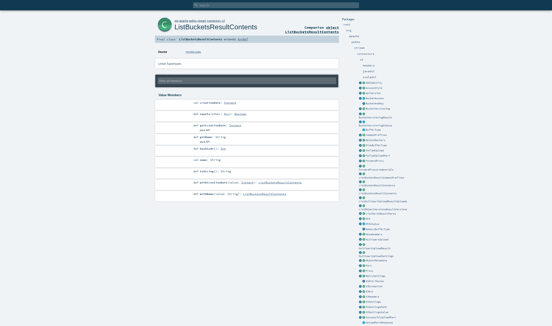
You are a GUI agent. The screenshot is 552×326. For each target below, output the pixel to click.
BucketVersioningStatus (375, 125)
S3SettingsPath (376, 307)
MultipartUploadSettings (376, 256)
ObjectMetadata (376, 260)
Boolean (240, 114)
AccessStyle (374, 87)
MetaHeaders (374, 234)
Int (223, 148)
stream (202, 20)
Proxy (369, 270)
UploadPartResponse (379, 322)
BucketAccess (375, 98)
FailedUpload (375, 150)
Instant (230, 102)
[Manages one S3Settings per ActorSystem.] (363, 291)
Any (226, 114)
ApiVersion (373, 93)
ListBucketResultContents (377, 185)
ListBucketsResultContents (378, 193)
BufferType (373, 129)
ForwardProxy (375, 160)
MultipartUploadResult (374, 248)
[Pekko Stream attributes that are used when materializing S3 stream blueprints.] (363, 281)
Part (369, 265)
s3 (223, 20)
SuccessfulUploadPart (381, 317)
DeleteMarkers (375, 140)
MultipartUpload (377, 239)
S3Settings (373, 301)
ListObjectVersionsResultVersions (383, 209)
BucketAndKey (375, 103)
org (176, 20)
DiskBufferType (376, 145)
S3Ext (369, 291)
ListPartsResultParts (381, 213)
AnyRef (243, 39)
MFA (368, 218)
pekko (193, 20)
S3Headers (372, 296)
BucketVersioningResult (375, 117)
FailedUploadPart (378, 155)
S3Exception (374, 286)
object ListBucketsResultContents (312, 29)
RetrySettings (375, 275)
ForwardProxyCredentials (376, 169)
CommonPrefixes (376, 134)
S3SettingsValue (377, 312)
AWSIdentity (374, 82)
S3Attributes (375, 281)
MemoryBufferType (378, 229)
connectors (214, 20)
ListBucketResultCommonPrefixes (381, 177)
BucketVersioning (378, 108)
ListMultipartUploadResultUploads (383, 201)
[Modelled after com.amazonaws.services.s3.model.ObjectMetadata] (363, 260)
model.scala (193, 52)
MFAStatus (372, 224)
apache (183, 20)
